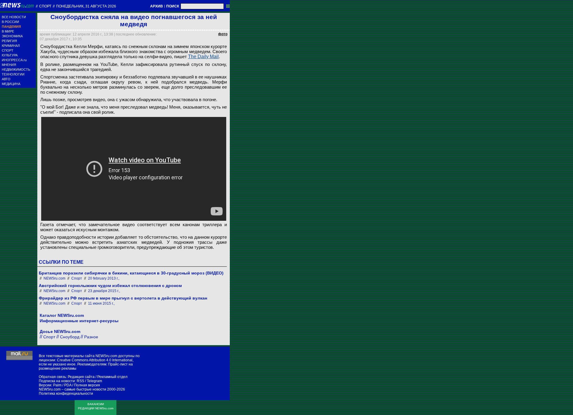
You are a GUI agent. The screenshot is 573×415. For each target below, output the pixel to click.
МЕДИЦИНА (11, 84)
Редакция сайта (81, 377)
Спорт (45, 6)
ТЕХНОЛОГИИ (13, 74)
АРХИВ (156, 6)
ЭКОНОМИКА (12, 36)
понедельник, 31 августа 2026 (86, 6)
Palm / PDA (62, 385)
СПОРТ (7, 50)
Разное (91, 336)
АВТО (6, 79)
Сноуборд (69, 336)
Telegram (94, 381)
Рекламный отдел (112, 377)
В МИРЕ (8, 31)
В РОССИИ (10, 22)
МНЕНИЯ (9, 65)
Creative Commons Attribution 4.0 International (95, 360)
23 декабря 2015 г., (104, 291)
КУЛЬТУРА (10, 55)
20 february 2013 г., (103, 278)
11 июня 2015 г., (101, 303)
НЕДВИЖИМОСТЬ (16, 69)
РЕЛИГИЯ (9, 41)
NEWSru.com (54, 278)
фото (222, 34)
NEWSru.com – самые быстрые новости (72, 389)
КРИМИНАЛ (11, 45)
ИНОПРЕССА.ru (14, 60)
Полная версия (87, 385)
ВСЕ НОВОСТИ (14, 17)
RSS (80, 381)
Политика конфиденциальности (66, 393)
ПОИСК (172, 6)
